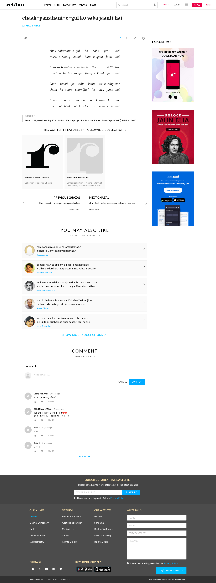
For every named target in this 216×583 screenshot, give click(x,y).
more (93, 5)
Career (65, 535)
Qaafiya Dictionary (39, 523)
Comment (137, 381)
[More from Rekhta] (186, 4)
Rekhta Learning (102, 535)
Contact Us (67, 529)
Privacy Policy (117, 498)
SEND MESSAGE (174, 570)
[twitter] (39, 569)
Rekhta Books (101, 541)
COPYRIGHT (65, 580)
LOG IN (177, 4)
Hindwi (98, 516)
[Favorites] (143, 38)
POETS (47, 5)
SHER (57, 5)
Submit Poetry (37, 541)
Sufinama (99, 523)
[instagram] (53, 569)
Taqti (32, 529)
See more (85, 456)
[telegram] (60, 569)
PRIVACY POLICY (36, 580)
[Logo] (15, 5)
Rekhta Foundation (71, 516)
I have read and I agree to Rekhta (100, 498)
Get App (197, 5)
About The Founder (72, 523)
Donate (208, 5)
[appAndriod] (84, 569)
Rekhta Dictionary (103, 529)
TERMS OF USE (52, 580)
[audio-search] (155, 4)
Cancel (122, 381)
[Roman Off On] (120, 38)
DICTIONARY (69, 5)
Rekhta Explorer (70, 541)
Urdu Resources (38, 535)
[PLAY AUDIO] (25, 38)
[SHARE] (135, 38)
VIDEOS (83, 5)
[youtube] (46, 569)
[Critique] (127, 38)
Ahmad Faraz (31, 26)
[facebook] (32, 569)
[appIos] (102, 569)
